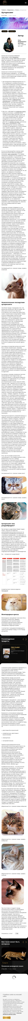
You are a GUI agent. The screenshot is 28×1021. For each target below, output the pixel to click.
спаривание (15, 57)
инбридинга (15, 64)
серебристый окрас (14, 122)
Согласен (7, 1017)
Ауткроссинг (23, 10)
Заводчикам (10, 10)
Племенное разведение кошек (12, 966)
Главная (3, 10)
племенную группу (21, 111)
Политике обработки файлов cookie (12, 1013)
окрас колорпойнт (12, 154)
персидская (5, 590)
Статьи (17, 10)
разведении (14, 796)
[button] (23, 639)
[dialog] (14, 1006)
